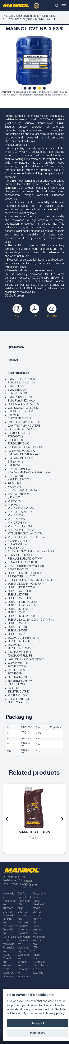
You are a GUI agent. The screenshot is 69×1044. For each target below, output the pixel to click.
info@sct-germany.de (30, 883)
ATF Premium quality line (17, 19)
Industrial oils (23, 917)
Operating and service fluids (9, 964)
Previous (9, 819)
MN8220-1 (26, 727)
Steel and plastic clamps (38, 908)
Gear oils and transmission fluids (35, 16)
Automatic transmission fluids (39, 966)
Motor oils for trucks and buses (8, 950)
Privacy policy (55, 1013)
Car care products (23, 925)
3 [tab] (35, 89)
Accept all (38, 1023)
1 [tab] (25, 89)
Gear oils (38, 973)
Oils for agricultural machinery (24, 897)
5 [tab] (45, 89)
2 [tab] (30, 89)
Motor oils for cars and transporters (9, 921)
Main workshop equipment (24, 948)
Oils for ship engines (22, 908)
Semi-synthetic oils (38, 930)
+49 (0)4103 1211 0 (30, 887)
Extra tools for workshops (24, 973)
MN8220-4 (26, 739)
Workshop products (24, 939)
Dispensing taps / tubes (39, 897)
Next (59, 819)
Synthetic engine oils (38, 919)
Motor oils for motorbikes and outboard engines (9, 903)
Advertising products (24, 932)
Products (8, 16)
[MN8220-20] (34, 62)
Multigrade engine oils (39, 941)
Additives (8, 973)
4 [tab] (40, 89)
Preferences (37, 1032)
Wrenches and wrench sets (24, 960)
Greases (8, 976)
